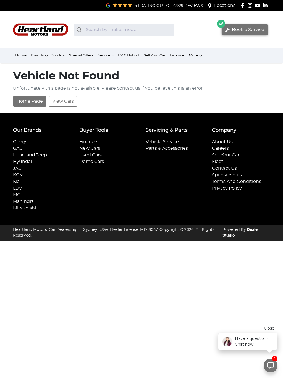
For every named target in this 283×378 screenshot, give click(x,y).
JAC (17, 168)
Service (104, 55)
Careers (220, 148)
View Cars (63, 101)
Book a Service (247, 29)
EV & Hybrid (128, 55)
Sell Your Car (155, 55)
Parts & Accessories (167, 148)
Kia (16, 181)
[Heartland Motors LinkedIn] (266, 5)
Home (21, 55)
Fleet (217, 161)
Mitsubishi (24, 208)
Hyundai (22, 161)
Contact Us (224, 168)
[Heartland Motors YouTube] (259, 5)
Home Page (30, 101)
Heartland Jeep (30, 155)
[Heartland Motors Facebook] (243, 5)
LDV (17, 188)
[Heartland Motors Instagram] (251, 5)
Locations (224, 5)
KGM (18, 175)
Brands (37, 55)
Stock (56, 55)
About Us (222, 141)
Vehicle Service (162, 141)
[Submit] (80, 30)
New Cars (89, 148)
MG (16, 195)
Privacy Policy (227, 188)
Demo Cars (91, 161)
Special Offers (81, 55)
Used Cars (90, 155)
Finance (177, 55)
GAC (18, 148)
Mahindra (23, 201)
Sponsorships (227, 175)
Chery (19, 141)
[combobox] (124, 30)
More (193, 55)
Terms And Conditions (236, 181)
